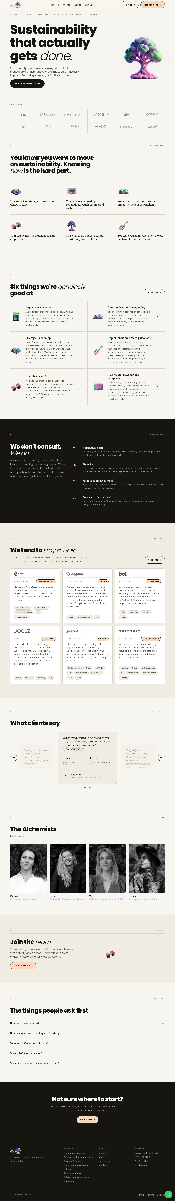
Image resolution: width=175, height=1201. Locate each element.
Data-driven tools (72, 1173)
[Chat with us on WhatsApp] (168, 1194)
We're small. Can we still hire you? (29, 1043)
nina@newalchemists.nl (146, 1153)
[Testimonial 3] (90, 787)
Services (55, 5)
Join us (88, 5)
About (77, 5)
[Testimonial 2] (87, 787)
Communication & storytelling (79, 1157)
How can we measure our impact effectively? (35, 1033)
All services (152, 292)
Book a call (86, 1119)
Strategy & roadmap (74, 1161)
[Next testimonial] (161, 757)
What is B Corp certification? (26, 1053)
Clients (66, 5)
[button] (143, 58)
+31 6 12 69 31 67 (142, 1157)
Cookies (161, 1195)
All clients (153, 559)
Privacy (141, 1195)
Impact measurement (75, 1153)
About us (103, 1157)
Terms (151, 1195)
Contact (103, 1165)
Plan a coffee (151, 4)
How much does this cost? (24, 1023)
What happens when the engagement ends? (34, 1063)
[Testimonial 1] (85, 787)
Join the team (106, 1161)
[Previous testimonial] (13, 757)
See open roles (22, 965)
